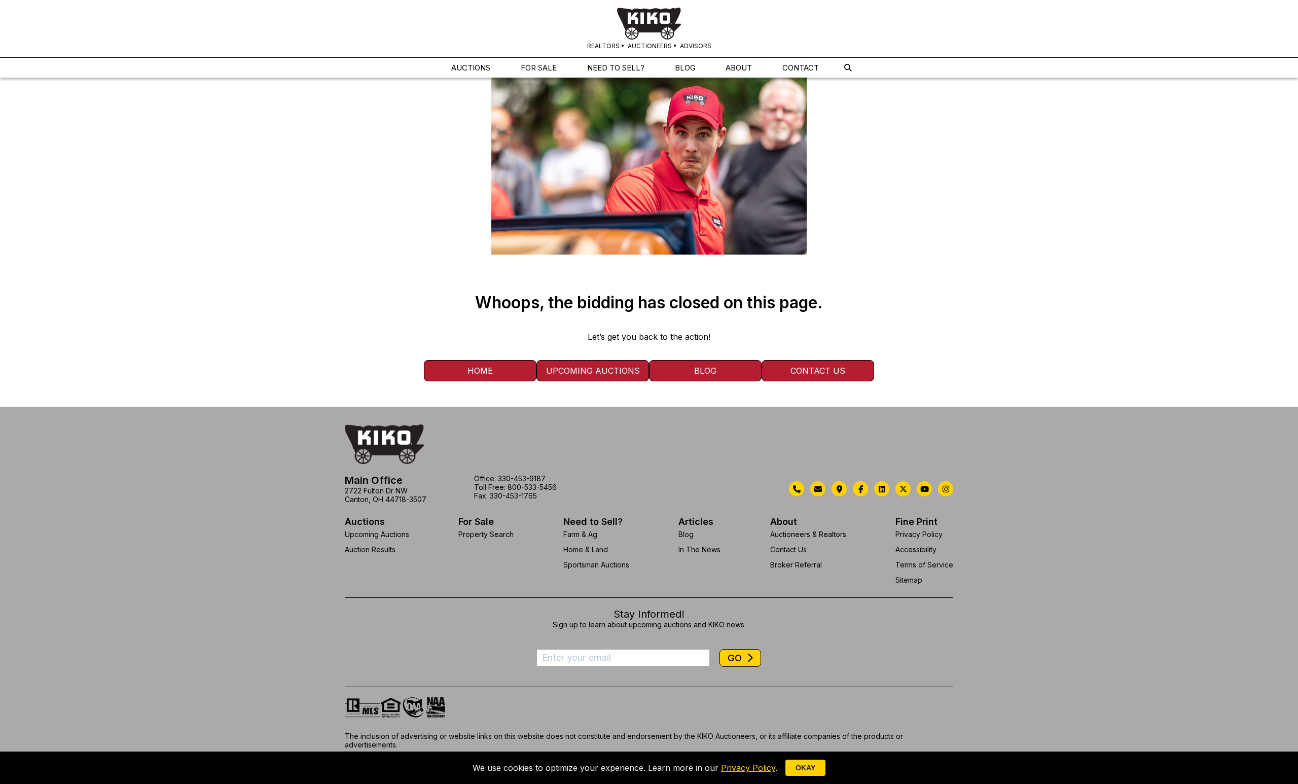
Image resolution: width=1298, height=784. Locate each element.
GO (736, 658)
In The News (699, 549)
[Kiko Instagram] (945, 488)
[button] (848, 68)
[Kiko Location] (839, 488)
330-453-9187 (522, 478)
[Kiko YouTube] (924, 488)
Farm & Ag (580, 534)
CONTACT (800, 68)
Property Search (486, 534)
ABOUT (739, 68)
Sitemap (908, 580)
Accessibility (915, 549)
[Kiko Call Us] (796, 488)
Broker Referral (796, 564)
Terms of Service (924, 564)
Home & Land (585, 549)
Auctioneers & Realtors (808, 534)
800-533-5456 (532, 487)
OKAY (805, 768)
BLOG (685, 68)
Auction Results (370, 549)
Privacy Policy (919, 534)
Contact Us (817, 371)
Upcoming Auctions (593, 371)
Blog (705, 371)
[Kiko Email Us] (817, 488)
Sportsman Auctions (596, 564)
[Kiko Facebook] (860, 488)
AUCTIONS (470, 68)
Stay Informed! (649, 614)
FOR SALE (539, 68)
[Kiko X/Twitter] (903, 488)
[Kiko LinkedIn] (881, 488)
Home (480, 371)
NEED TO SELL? (615, 68)
